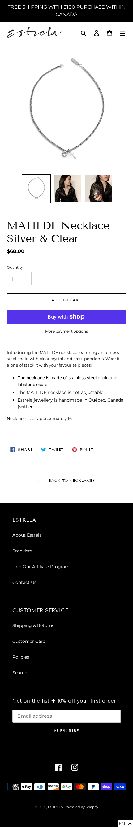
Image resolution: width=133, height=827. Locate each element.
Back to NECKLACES (71, 480)
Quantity (15, 267)
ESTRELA (55, 807)
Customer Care (28, 641)
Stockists (22, 551)
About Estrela (27, 535)
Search (19, 673)
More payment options (66, 331)
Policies (20, 657)
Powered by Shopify (81, 807)
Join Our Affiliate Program (41, 566)
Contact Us (24, 582)
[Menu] (122, 33)
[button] (125, 823)
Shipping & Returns (33, 625)
